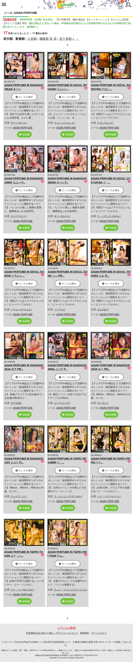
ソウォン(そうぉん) (21, 309)
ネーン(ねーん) (19, 122)
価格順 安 (46, 38)
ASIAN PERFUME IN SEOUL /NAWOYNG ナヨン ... (111, 87)
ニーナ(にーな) (62, 403)
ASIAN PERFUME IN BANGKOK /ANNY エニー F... (23, 180)
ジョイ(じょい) (19, 496)
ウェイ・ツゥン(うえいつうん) (70, 589)
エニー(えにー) (19, 216)
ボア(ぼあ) (16, 403)
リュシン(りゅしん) (64, 122)
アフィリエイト (99, 632)
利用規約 (84, 632)
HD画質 (25, 134)
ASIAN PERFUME (23, 127)
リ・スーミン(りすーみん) (68, 496)
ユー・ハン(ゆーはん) (22, 589)
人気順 (32, 38)
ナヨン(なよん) (105, 122)
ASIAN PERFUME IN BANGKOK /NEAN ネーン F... (67, 180)
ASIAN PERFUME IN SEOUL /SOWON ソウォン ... (24, 274)
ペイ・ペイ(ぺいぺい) (109, 496)
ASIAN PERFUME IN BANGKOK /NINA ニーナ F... (67, 367)
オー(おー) (103, 403)
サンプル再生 (25, 97)
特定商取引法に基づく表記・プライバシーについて (52, 632)
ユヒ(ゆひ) (103, 309)
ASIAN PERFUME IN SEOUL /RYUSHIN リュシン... (67, 87)
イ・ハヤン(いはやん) (109, 216)
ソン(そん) (59, 309)
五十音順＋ (67, 38)
